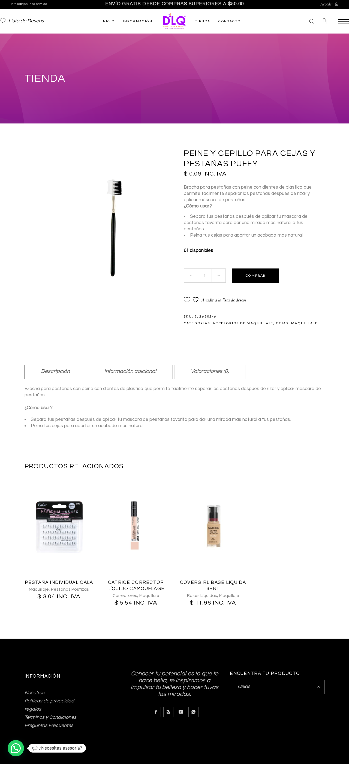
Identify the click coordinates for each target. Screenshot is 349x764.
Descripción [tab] (55, 371)
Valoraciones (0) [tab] (210, 371)
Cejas (282, 323)
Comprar (255, 275)
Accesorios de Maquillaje (243, 323)
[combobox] (277, 687)
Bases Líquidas (202, 595)
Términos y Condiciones (50, 717)
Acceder (326, 4)
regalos (33, 709)
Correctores (125, 595)
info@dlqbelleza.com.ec (29, 4)
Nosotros (34, 692)
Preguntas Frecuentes (49, 725)
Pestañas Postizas (70, 589)
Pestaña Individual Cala (59, 582)
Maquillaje (304, 323)
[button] (16, 748)
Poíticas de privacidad (49, 700)
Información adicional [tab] (130, 371)
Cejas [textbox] (277, 686)
